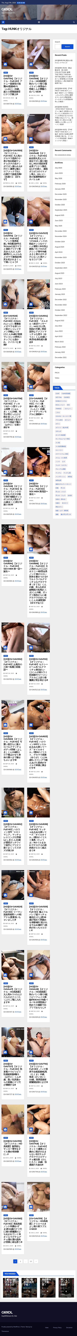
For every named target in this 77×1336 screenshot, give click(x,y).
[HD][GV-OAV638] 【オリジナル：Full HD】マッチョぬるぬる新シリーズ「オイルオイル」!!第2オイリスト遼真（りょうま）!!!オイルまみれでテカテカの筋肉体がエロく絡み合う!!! (38, 837)
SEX (68, 405)
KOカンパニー (60, 405)
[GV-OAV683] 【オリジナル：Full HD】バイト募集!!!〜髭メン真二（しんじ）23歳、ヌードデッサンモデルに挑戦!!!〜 (38, 406)
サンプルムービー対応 (63, 439)
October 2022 (60, 310)
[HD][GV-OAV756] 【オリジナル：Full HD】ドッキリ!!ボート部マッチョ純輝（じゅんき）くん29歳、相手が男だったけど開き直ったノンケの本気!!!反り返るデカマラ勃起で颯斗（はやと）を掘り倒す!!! (13, 413)
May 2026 (58, 178)
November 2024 (61, 236)
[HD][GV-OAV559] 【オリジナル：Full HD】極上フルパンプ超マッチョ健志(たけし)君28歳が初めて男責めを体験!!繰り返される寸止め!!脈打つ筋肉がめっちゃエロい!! (38, 918)
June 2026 (59, 173)
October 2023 (60, 263)
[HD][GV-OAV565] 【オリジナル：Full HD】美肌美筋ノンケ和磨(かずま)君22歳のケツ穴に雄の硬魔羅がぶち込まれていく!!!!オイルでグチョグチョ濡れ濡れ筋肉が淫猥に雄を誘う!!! (13, 1230)
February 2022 (60, 347)
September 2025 (61, 210)
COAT (57, 393)
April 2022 (58, 336)
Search (57, 42)
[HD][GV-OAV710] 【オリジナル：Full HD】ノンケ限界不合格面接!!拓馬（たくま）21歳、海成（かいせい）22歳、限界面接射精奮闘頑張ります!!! (38, 1073)
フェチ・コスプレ (61, 465)
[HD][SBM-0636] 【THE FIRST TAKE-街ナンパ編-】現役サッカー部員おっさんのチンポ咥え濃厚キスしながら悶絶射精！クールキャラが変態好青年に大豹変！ (64, 95)
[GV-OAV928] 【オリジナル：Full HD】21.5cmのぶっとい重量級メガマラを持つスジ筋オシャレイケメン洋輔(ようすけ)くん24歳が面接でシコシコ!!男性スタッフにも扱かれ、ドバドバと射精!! (13, 330)
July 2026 (58, 168)
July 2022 (58, 326)
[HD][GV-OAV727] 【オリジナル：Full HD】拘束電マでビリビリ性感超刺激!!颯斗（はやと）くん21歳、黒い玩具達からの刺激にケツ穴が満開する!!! (13, 1074)
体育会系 (58, 480)
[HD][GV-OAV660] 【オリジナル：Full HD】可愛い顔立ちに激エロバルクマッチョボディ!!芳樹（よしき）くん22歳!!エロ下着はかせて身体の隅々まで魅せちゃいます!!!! (13, 748)
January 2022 (60, 352)
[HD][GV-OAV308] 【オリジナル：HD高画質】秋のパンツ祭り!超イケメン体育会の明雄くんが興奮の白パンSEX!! (38, 84)
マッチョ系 (67, 473)
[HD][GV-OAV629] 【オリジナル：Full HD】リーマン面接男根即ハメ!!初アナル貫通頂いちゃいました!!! (13, 913)
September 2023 (61, 268)
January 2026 (60, 189)
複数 (57, 514)
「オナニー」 (68, 408)
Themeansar (5, 1331)
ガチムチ (58, 431)
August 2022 (59, 320)
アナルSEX (59, 420)
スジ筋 (58, 442)
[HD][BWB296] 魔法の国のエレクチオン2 (10, 1279)
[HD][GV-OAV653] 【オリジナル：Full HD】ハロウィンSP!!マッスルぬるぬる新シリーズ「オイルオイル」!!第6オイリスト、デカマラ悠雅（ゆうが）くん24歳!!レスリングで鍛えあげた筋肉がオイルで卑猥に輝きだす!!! (38, 752)
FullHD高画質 (66, 393)
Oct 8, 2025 (9, 348)
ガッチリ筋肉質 (60, 435)
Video (5, 72)
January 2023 (60, 294)
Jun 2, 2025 (35, 1232)
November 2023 (61, 257)
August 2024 (59, 247)
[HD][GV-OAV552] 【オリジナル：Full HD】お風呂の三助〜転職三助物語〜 (13, 664)
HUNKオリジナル (61, 401)
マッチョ (58, 473)
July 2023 (58, 278)
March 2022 (59, 342)
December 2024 (61, 231)
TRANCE (58, 408)
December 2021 (61, 357)
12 (31, 1261)
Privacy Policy (57, 1327)
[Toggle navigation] (39, 22)
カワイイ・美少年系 (62, 427)
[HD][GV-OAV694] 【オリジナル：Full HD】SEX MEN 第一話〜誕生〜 (13, 566)
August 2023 (59, 273)
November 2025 (61, 199)
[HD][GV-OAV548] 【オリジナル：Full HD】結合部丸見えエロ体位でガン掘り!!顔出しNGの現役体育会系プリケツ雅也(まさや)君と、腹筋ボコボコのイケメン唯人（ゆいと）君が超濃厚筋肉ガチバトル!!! (38, 165)
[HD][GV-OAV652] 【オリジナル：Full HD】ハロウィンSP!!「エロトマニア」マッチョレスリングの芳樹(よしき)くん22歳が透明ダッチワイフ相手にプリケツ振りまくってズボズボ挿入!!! (13, 837)
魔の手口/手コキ (66, 514)
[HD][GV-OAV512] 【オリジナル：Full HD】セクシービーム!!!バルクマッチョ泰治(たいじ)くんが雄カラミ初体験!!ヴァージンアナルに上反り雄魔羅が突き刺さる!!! (38, 669)
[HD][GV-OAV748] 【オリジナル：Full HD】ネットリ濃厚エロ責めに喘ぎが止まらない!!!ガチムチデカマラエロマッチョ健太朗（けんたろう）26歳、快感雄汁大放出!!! (38, 1153)
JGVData (18, 104)
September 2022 (61, 315)
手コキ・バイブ (60, 492)
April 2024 (58, 252)
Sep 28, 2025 (35, 346)
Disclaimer (69, 1327)
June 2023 (59, 284)
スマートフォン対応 (62, 454)
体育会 (70, 476)
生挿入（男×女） (61, 499)
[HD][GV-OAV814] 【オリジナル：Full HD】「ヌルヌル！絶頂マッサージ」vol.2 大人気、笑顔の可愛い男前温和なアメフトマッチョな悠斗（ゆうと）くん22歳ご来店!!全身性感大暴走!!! (38, 329)
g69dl (19, 183)
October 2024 (60, 241)
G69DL (7, 9)
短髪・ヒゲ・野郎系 (62, 510)
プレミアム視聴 (60, 469)
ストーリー (59, 450)
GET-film (59, 397)
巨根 (57, 488)
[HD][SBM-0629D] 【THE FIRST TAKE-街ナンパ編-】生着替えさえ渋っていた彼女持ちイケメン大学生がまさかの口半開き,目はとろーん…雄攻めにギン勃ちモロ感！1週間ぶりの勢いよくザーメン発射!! (64, 115)
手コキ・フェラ (60, 495)
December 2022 (61, 299)
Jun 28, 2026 (9, 98)
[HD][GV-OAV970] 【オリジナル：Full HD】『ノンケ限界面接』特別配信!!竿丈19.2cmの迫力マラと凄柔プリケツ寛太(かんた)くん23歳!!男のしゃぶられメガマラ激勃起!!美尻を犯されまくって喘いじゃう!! (13, 247)
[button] (74, 22)
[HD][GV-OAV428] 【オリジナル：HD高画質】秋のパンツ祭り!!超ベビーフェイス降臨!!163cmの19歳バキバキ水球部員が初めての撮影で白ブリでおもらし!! (38, 997)
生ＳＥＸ (65, 503)
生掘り (58, 503)
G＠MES (66, 397)
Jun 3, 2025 (9, 1158)
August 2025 (59, 215)
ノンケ (58, 461)
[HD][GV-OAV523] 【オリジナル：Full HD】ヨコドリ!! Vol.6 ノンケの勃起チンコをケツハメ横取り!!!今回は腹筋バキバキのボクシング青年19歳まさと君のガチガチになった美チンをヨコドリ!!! (38, 246)
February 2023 (60, 289)
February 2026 (60, 184)
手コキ (63, 488)
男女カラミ (59, 507)
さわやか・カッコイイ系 (63, 416)
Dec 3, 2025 (9, 266)
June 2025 (59, 220)
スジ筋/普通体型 (61, 446)
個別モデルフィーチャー (63, 484)
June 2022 (59, 331)
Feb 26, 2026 (9, 183)
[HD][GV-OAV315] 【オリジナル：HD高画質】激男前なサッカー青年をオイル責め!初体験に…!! (13, 1148)
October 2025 (60, 205)
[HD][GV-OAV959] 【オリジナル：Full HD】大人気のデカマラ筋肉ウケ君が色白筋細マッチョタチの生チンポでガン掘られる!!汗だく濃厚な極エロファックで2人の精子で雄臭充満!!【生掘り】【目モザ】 (13, 165)
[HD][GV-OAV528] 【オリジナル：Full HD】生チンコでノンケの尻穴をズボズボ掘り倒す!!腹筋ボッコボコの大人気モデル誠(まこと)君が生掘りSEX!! (13, 494)
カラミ (58, 424)
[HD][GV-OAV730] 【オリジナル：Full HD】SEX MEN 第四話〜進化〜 (38, 488)
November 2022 (61, 305)
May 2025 (58, 226)
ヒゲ (63, 461)
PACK (57, 373)
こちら (58, 412)
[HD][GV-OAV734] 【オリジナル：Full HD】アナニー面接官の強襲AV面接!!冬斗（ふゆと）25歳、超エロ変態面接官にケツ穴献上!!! (13, 85)
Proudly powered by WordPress (11, 1327)
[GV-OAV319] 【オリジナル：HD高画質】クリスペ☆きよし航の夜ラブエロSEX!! (38, 1223)
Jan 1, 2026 (35, 183)
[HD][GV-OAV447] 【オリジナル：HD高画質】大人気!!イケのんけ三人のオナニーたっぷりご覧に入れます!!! (13, 994)
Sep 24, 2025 (9, 1088)
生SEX (70, 495)
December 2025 (61, 194)
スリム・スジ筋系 (61, 458)
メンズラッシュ (60, 476)
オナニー (67, 420)
